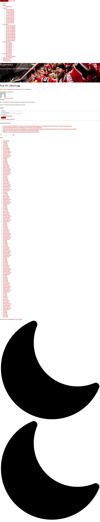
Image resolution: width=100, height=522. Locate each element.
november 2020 (7, 234)
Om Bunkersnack (7, 61)
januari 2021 (6, 231)
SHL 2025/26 (9, 43)
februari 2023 (6, 196)
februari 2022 (6, 212)
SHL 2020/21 (9, 50)
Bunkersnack (12, 0)
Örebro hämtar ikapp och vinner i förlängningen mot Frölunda (61, 129)
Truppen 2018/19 (10, 21)
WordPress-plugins (10, 56)
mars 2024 (5, 180)
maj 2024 (5, 177)
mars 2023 (5, 195)
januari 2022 (6, 214)
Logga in (3, 117)
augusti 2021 (6, 221)
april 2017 (5, 297)
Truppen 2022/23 (10, 15)
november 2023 (7, 186)
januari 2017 (6, 302)
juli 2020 (5, 240)
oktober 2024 (6, 171)
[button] (50, 420)
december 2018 (6, 268)
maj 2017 (5, 296)
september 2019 (7, 255)
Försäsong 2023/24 (10, 30)
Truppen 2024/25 (10, 12)
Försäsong (5, 24)
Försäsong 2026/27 (10, 25)
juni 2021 (5, 224)
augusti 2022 (6, 204)
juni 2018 (5, 277)
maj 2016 (5, 313)
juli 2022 (5, 205)
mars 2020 (5, 246)
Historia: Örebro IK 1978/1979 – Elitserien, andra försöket (57, 126)
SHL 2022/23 (9, 47)
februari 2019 (6, 265)
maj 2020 (5, 243)
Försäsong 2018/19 (10, 37)
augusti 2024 (6, 174)
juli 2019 (5, 258)
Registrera (4, 119)
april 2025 (5, 162)
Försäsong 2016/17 (10, 40)
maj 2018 (5, 278)
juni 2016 (5, 312)
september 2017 (7, 290)
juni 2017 (5, 294)
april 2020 (5, 245)
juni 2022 (5, 206)
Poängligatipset (7, 41)
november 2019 (7, 252)
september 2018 (7, 272)
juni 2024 (5, 176)
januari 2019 (6, 267)
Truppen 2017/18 (10, 22)
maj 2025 (5, 161)
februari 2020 (6, 248)
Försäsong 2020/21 (10, 34)
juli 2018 (5, 275)
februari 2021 (6, 230)
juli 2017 (5, 293)
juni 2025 (5, 160)
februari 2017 (6, 300)
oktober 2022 (6, 201)
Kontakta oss (6, 59)
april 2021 (5, 227)
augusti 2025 (6, 157)
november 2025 (7, 152)
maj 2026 (5, 143)
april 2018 (5, 280)
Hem (4, 3)
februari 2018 (6, 283)
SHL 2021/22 (9, 49)
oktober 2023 (6, 187)
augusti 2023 (6, 190)
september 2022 (7, 202)
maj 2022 (5, 208)
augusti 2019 (6, 256)
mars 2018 (5, 281)
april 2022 (5, 209)
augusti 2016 (6, 309)
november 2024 (7, 170)
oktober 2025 (6, 154)
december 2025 (6, 151)
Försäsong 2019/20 (10, 36)
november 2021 (7, 217)
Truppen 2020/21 (10, 18)
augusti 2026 (6, 140)
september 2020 (7, 237)
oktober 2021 (6, 218)
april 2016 (5, 315)
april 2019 (5, 262)
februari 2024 (6, 182)
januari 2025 (6, 167)
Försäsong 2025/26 (10, 27)
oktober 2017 (6, 289)
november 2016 (7, 305)
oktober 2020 (6, 236)
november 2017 (7, 287)
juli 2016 (5, 311)
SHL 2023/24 (9, 46)
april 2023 (5, 193)
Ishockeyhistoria (7, 53)
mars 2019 (5, 264)
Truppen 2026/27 (10, 9)
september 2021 (7, 220)
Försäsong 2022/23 (10, 31)
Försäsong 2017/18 (10, 39)
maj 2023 (5, 192)
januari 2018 (6, 284)
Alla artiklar (9, 55)
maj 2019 (5, 261)
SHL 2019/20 (9, 52)
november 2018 (7, 269)
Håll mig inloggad (7, 116)
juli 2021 (5, 223)
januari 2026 (6, 149)
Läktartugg (9, 6)
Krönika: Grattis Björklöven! (35, 127)
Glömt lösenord (11, 119)
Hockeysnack (10, 89)
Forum (4, 5)
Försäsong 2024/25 (10, 28)
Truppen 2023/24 (10, 14)
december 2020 (6, 233)
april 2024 (5, 179)
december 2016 (6, 303)
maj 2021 (5, 226)
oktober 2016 (6, 306)
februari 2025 (6, 165)
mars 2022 (5, 211)
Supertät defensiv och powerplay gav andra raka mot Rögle (24, 130)
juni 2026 (5, 142)
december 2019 (6, 250)
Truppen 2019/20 (10, 19)
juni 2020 (5, 242)
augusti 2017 (6, 291)
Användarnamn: (5, 112)
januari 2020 (6, 249)
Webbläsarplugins (7, 58)
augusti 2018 (6, 274)
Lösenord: (3, 114)
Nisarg (20, 319)
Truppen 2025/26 (10, 11)
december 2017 (6, 286)
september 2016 (7, 308)
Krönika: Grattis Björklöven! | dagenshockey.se (14, 127)
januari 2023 (6, 198)
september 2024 (7, 173)
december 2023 (6, 184)
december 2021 (6, 215)
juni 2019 (5, 259)
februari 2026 (6, 148)
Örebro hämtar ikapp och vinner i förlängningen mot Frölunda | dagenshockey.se (23, 129)
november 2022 (7, 199)
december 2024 (6, 168)
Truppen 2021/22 (10, 17)
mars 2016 (5, 316)
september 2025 (7, 155)
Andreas (5, 130)
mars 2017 (5, 299)
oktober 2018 (6, 271)
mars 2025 (5, 164)
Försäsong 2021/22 (10, 33)
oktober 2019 (6, 253)
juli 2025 (5, 158)
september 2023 (7, 189)
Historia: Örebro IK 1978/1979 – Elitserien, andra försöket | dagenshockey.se (22, 126)
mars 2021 (5, 228)
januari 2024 (6, 183)
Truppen (5, 8)
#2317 (11, 92)
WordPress (12, 319)
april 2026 (5, 145)
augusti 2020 (6, 239)
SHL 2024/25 (9, 44)
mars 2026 (5, 146)
